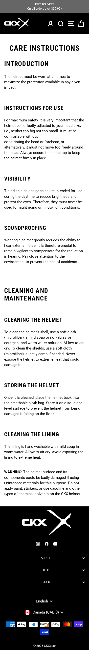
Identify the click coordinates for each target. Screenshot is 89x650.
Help (45, 570)
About (45, 558)
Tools (45, 582)
